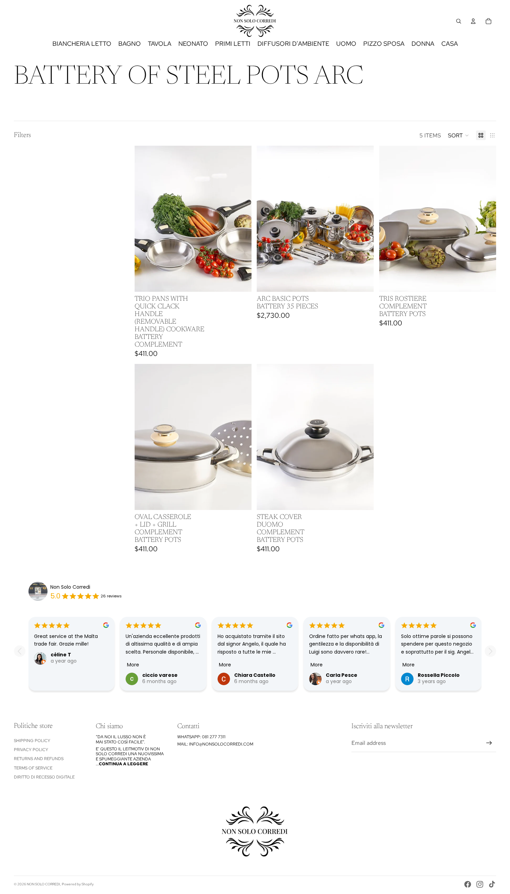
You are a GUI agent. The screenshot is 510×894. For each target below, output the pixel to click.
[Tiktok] (492, 884)
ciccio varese (160, 675)
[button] (458, 135)
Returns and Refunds (38, 758)
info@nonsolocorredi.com (221, 744)
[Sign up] (489, 743)
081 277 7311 (214, 737)
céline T (61, 654)
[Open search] (458, 21)
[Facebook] (468, 884)
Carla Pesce (341, 675)
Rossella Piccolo (439, 675)
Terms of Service (33, 768)
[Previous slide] (267, 219)
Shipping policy (32, 740)
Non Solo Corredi (70, 587)
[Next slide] (363, 219)
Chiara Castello (254, 675)
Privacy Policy (31, 749)
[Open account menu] (473, 21)
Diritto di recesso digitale (44, 777)
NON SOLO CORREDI (43, 884)
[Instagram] (480, 884)
